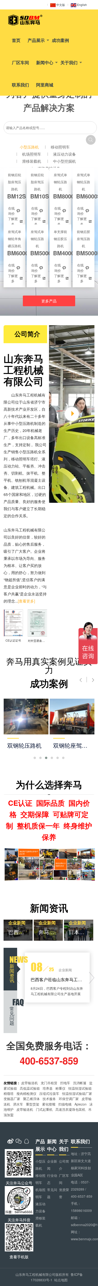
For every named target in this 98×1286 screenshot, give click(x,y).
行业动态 (52, 1179)
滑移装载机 (31, 161)
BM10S (37, 186)
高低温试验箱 (30, 1088)
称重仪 (60, 1088)
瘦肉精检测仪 (26, 1093)
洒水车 (18, 1104)
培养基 (48, 1088)
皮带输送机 (29, 1082)
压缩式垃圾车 (49, 1093)
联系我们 (20, 85)
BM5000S (37, 242)
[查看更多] (26, 601)
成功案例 (60, 40)
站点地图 (61, 1279)
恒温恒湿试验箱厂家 (77, 1093)
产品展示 (36, 40)
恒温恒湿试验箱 (80, 1088)
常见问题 (52, 1193)
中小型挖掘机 (64, 161)
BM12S (14, 186)
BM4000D (60, 242)
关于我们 (69, 62)
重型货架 (32, 1104)
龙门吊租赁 (49, 1082)
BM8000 (60, 186)
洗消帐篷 (79, 1082)
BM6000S (83, 186)
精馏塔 (9, 1093)
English (81, 5)
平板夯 (28, 466)
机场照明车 (31, 154)
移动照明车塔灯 (24, 459)
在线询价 (11, 211)
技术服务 (49, 1098)
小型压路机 (29, 147)
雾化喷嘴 (48, 1104)
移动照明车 (60, 147)
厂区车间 (20, 62)
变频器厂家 (12, 1098)
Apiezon (80, 1104)
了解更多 (13, 221)
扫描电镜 (65, 1104)
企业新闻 (52, 1165)
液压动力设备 (64, 154)
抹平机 (32, 473)
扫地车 (65, 1082)
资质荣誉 (64, 1193)
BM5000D (83, 242)
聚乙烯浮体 (31, 1098)
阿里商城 (44, 85)
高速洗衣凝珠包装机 (70, 1109)
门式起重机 (44, 1109)
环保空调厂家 (69, 1098)
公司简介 (64, 1165)
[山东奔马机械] (25, 20)
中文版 (60, 5)
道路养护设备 (49, 168)
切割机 (17, 473)
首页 (16, 40)
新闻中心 (44, 62)
